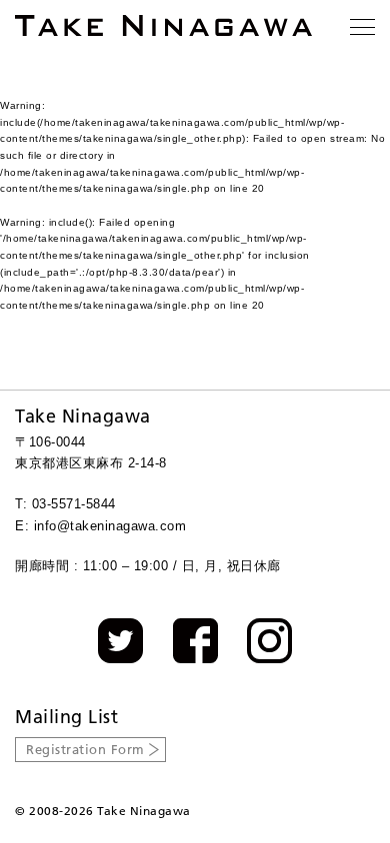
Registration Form (85, 749)
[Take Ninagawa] (163, 25)
